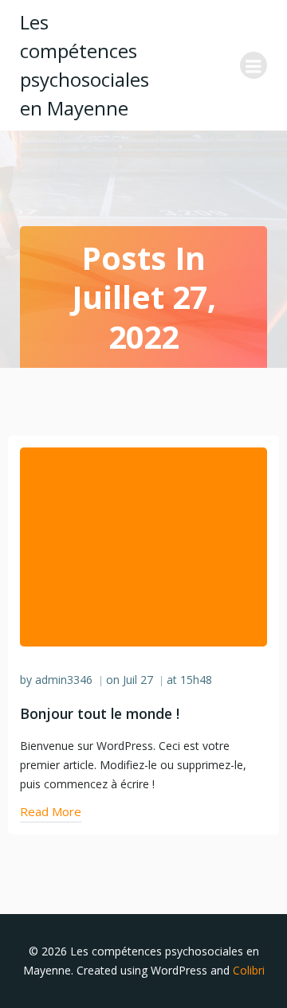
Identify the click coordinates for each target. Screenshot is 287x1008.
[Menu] (253, 65)
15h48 (196, 679)
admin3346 (63, 679)
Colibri (249, 970)
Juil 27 (138, 679)
